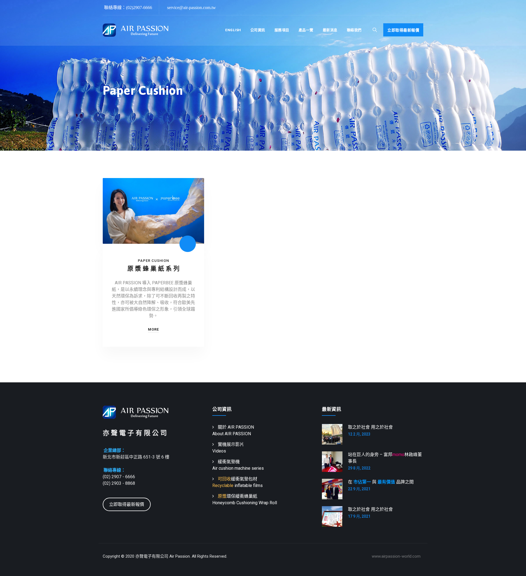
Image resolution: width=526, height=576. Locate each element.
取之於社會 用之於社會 (370, 427)
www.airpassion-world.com (396, 556)
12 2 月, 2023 (359, 434)
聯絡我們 (354, 30)
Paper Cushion (153, 261)
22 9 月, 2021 (359, 489)
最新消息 (330, 30)
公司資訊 (257, 30)
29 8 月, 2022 (359, 468)
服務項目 (282, 30)
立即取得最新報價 (403, 30)
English (233, 30)
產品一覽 (306, 30)
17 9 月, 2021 (359, 516)
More (153, 329)
